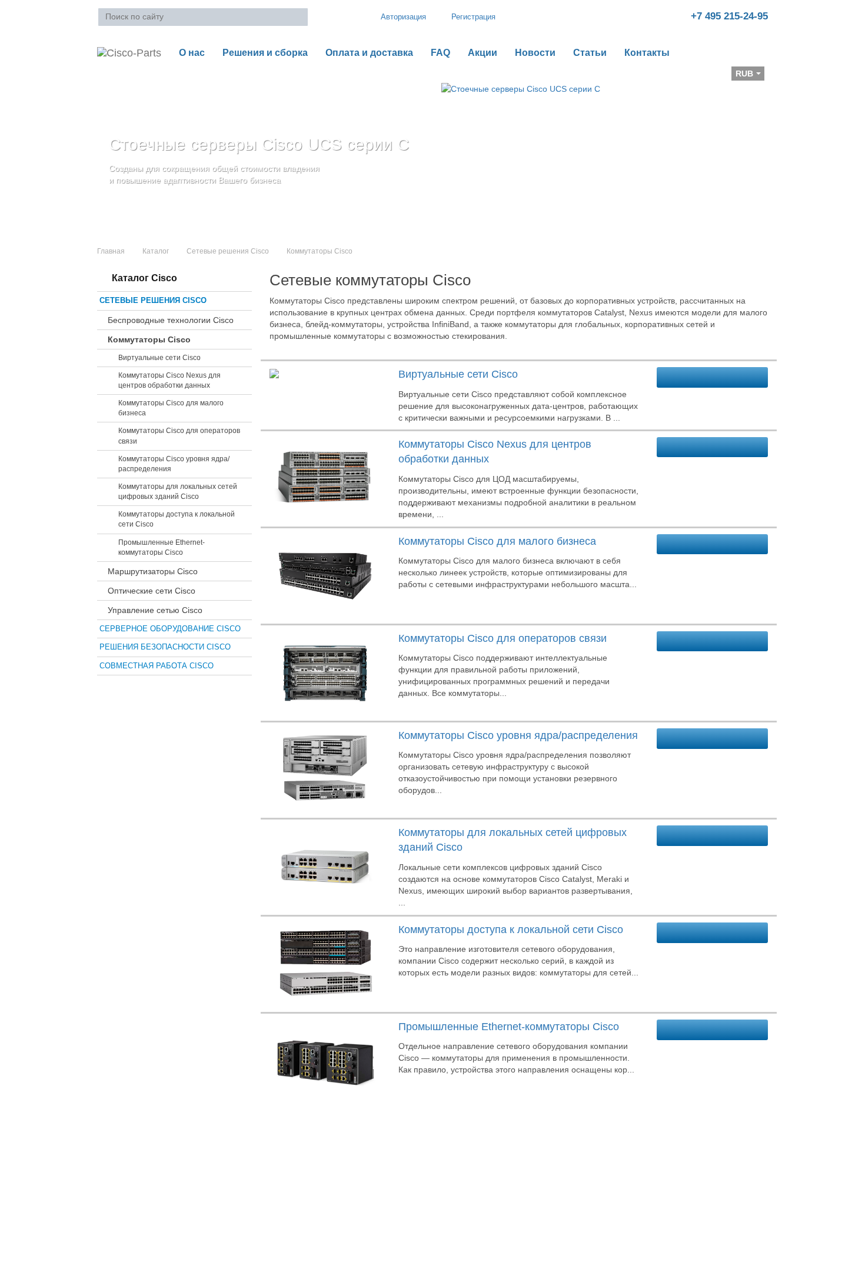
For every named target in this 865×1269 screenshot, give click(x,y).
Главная (111, 251)
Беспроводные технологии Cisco (171, 320)
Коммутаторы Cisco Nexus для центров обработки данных (169, 380)
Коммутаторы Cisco (149, 339)
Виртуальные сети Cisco (159, 358)
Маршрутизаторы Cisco (153, 571)
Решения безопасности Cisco (165, 646)
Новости (535, 53)
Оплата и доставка (369, 53)
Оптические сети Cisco (151, 590)
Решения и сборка (265, 53)
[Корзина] (106, 77)
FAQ (440, 53)
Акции (482, 53)
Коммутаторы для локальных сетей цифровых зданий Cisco (177, 491)
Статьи (590, 53)
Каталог (155, 251)
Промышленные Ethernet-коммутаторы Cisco (161, 547)
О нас (192, 53)
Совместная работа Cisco (156, 665)
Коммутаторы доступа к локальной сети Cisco (176, 519)
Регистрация (473, 16)
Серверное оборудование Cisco (170, 628)
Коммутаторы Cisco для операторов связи (179, 436)
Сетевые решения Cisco (228, 251)
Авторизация (403, 16)
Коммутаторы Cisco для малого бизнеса (171, 408)
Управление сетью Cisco (155, 610)
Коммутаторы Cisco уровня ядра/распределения (173, 464)
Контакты (647, 53)
